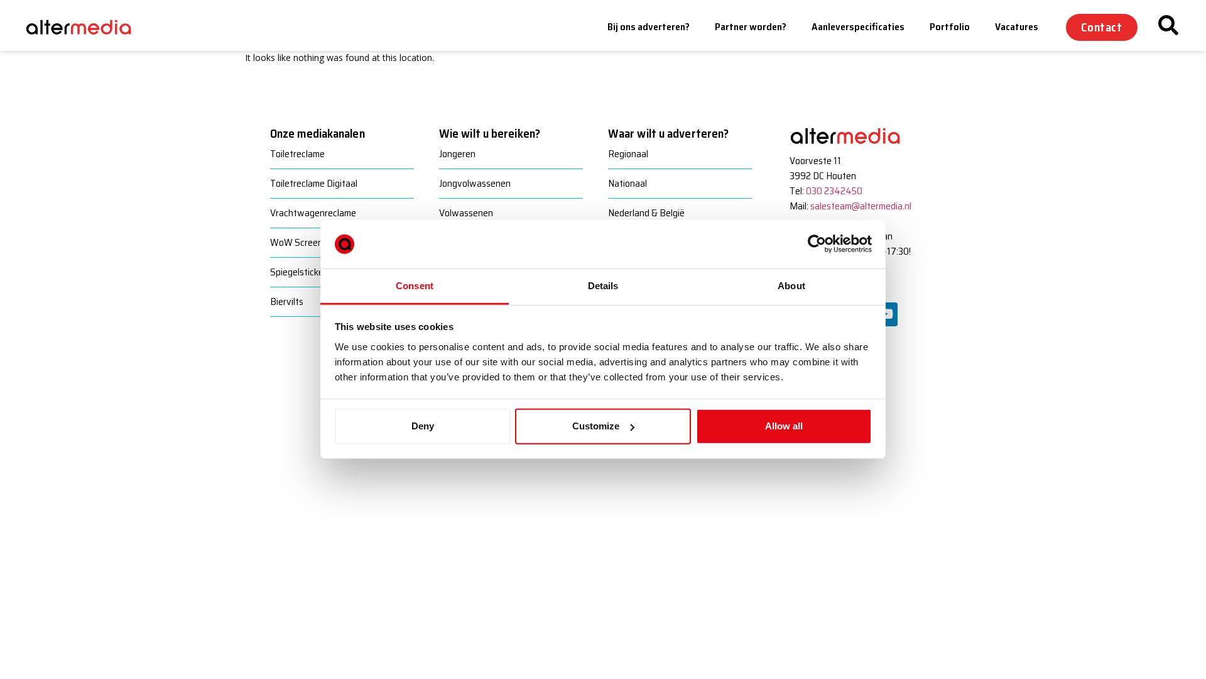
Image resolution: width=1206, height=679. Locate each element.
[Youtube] (886, 314)
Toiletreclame (297, 154)
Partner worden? (750, 27)
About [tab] (791, 285)
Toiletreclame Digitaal (313, 183)
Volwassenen (466, 213)
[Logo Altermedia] (88, 27)
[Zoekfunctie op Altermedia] (1168, 25)
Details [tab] (603, 285)
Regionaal (628, 154)
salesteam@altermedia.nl (860, 206)
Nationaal (627, 183)
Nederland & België (646, 213)
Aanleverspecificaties (858, 27)
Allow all (784, 426)
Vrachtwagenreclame (313, 213)
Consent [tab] (414, 285)
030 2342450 (834, 191)
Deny (422, 426)
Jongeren (457, 154)
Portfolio (950, 27)
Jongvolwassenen (475, 183)
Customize (595, 426)
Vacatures (1016, 27)
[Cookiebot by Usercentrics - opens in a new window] (817, 244)
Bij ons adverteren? (648, 27)
